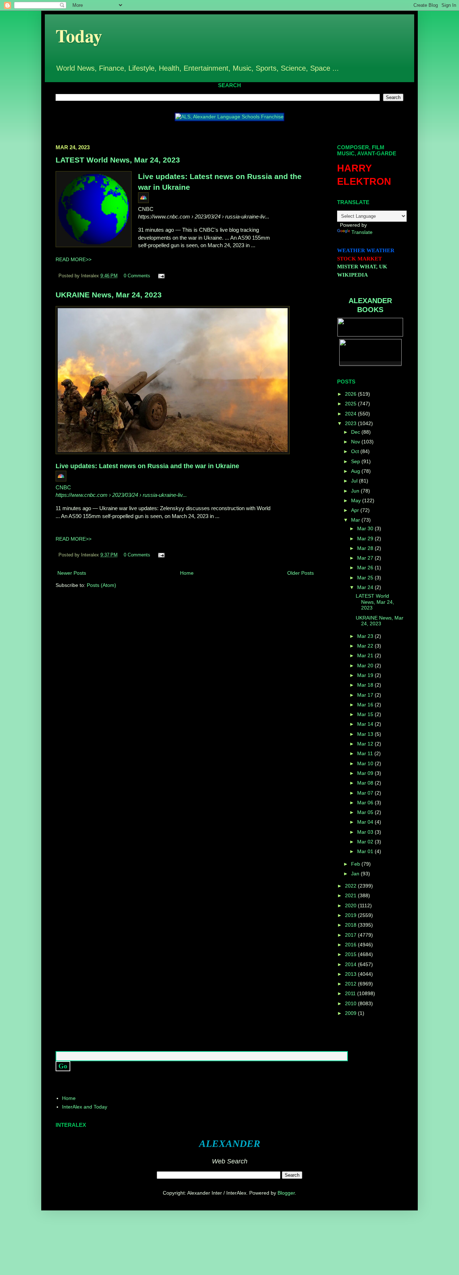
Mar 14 (366, 724)
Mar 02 (366, 841)
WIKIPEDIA (352, 275)
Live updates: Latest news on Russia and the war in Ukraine (147, 466)
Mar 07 (366, 793)
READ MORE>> (73, 259)
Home (187, 573)
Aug (356, 471)
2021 (351, 895)
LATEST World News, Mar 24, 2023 (118, 160)
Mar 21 (366, 655)
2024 (351, 414)
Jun (356, 491)
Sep (356, 461)
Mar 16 (366, 704)
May (356, 500)
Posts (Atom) (101, 585)
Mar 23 (366, 636)
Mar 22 (366, 646)
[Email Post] (160, 275)
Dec (356, 432)
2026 (351, 394)
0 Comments (137, 275)
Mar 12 (366, 744)
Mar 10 (366, 763)
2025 (351, 403)
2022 (351, 886)
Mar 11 (365, 753)
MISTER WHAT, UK (362, 266)
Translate (362, 232)
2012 (351, 984)
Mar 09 (366, 773)
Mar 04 (366, 822)
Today (79, 35)
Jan (356, 873)
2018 (351, 925)
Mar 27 (366, 558)
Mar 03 (366, 832)
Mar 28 (366, 548)
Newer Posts (71, 573)
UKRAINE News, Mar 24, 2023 (109, 295)
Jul (355, 481)
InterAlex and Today (84, 1107)
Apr (355, 510)
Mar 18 (366, 685)
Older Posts (300, 573)
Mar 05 (366, 812)
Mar (356, 520)
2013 (351, 974)
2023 (351, 423)
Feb (356, 864)
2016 (351, 944)
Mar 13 (366, 734)
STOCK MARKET (359, 259)
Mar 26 (366, 567)
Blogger (286, 1193)
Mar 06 (366, 802)
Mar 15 (366, 714)
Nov (356, 441)
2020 (351, 905)
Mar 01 (366, 851)
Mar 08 (366, 783)
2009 (351, 1013)
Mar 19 (366, 675)
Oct (355, 451)
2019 (351, 915)
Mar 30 (366, 528)
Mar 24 (366, 587)
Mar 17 (366, 695)
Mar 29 (366, 538)
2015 (351, 954)
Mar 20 (366, 665)
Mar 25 (366, 577)
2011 (351, 993)
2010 (351, 1003)
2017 (351, 935)
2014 (351, 964)
